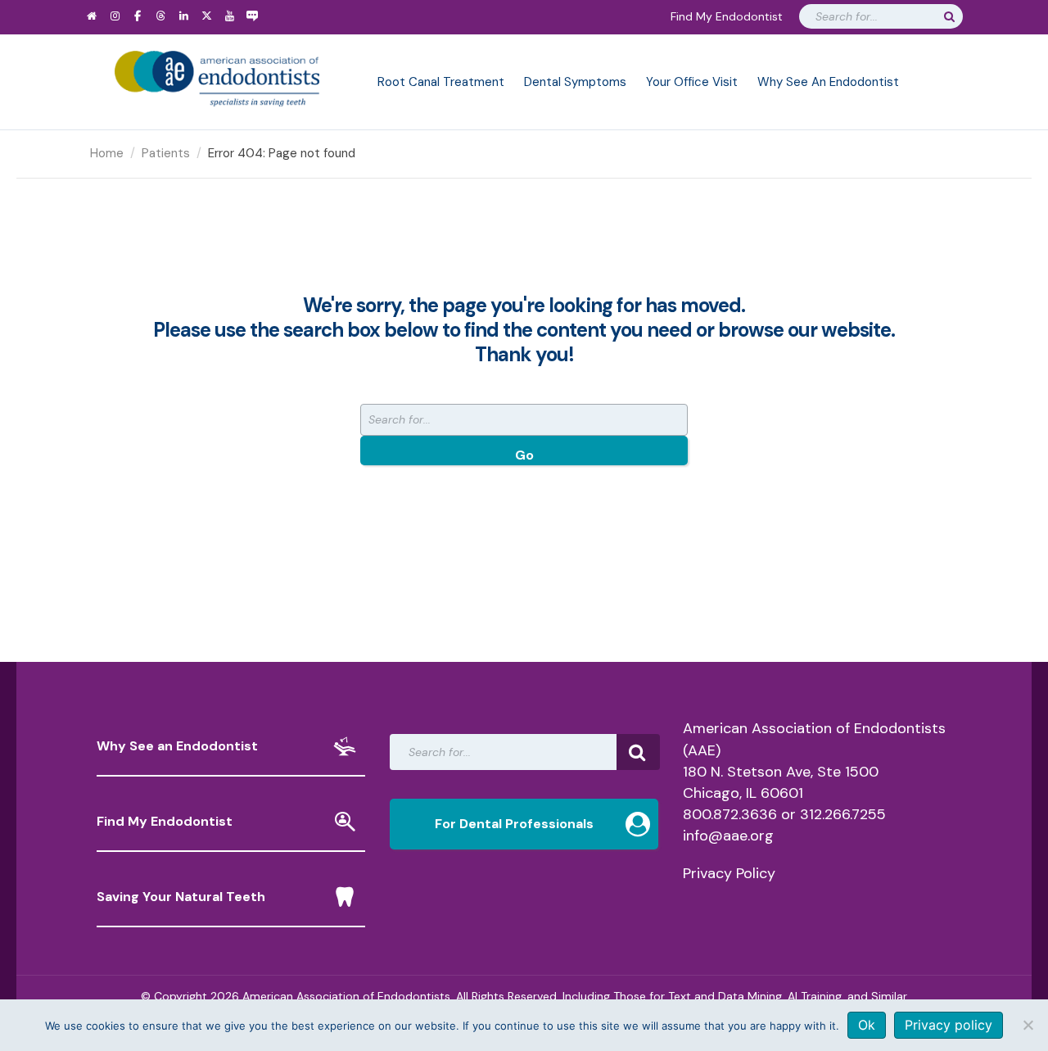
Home (107, 153)
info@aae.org (728, 835)
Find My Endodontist (727, 16)
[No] (1027, 1025)
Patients (166, 153)
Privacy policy (948, 1025)
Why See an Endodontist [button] (177, 745)
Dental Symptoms (575, 82)
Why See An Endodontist (828, 82)
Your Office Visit (692, 82)
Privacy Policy (729, 873)
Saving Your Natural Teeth (181, 896)
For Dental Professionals (514, 823)
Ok (866, 1025)
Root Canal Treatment (440, 82)
